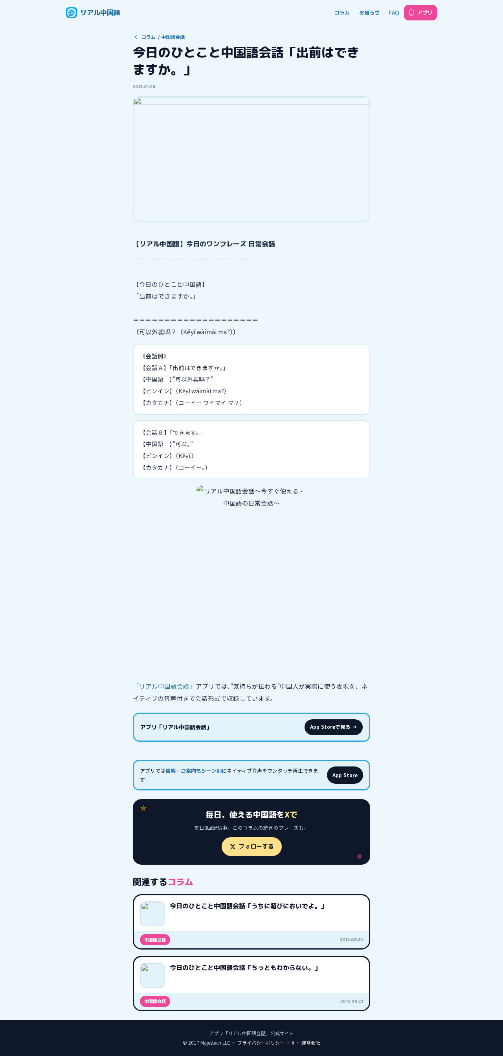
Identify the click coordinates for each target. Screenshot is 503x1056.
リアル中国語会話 (164, 686)
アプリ (425, 12)
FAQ (394, 12)
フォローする (256, 846)
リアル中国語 (100, 12)
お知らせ (369, 12)
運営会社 (310, 1042)
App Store (345, 775)
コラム (342, 12)
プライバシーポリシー (261, 1042)
